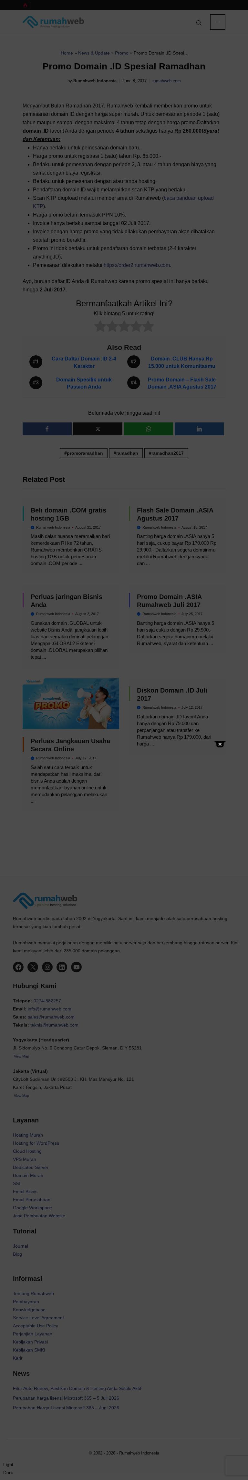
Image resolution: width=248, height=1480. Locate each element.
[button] (8, 1469)
